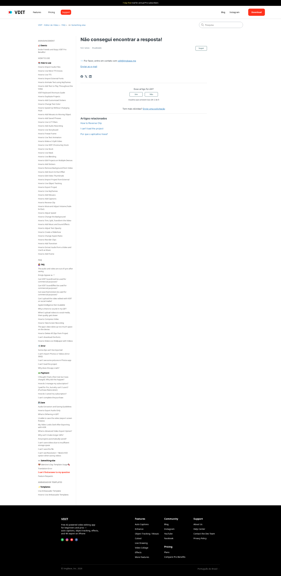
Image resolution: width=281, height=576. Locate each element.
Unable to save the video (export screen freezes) (55, 419)
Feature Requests (45, 476)
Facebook (168, 538)
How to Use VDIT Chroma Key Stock (53, 145)
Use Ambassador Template (49, 491)
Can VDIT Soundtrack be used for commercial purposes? (52, 280)
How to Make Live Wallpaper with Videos (55, 341)
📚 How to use (44, 63)
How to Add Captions (47, 198)
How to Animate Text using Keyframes (54, 82)
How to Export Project (47, 187)
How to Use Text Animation (49, 137)
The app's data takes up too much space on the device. (55, 328)
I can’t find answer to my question (54, 472)
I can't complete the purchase (50, 397)
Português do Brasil (208, 569)
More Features (142, 557)
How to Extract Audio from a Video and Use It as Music (54, 248)
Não (151, 94)
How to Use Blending (47, 156)
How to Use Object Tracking (50, 183)
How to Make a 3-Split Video (50, 141)
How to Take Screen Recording (51, 323)
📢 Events (42, 45)
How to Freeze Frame (47, 133)
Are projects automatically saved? (52, 438)
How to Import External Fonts (51, 78)
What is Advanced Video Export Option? (55, 431)
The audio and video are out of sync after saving (55, 270)
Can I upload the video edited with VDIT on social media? (55, 299)
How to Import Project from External (53, 179)
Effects (138, 552)
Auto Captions (142, 524)
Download (256, 12)
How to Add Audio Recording (50, 126)
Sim (136, 94)
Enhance (139, 529)
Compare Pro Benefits (174, 557)
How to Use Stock (45, 149)
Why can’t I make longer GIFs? (51, 435)
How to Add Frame (46, 254)
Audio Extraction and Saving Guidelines (54, 406)
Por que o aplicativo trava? (94, 134)
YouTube (168, 533)
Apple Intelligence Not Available (51, 305)
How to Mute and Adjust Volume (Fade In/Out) (54, 207)
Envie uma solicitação (154, 108)
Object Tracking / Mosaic (147, 533)
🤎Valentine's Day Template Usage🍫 (54, 464)
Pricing (51, 12)
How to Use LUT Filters (48, 122)
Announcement (46, 41)
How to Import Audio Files (49, 67)
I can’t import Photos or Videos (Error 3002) (54, 355)
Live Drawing (141, 543)
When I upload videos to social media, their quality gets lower (54, 313)
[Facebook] (81, 76)
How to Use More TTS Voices (50, 70)
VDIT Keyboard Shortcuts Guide (51, 92)
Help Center (199, 529)
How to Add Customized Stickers (52, 100)
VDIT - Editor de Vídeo (48, 25)
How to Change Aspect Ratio (50, 236)
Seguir (201, 48)
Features (37, 12)
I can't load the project (47, 364)
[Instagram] (67, 539)
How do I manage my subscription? (53, 383)
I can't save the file (46, 449)
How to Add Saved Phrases (49, 118)
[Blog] (62, 539)
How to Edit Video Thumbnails (51, 175)
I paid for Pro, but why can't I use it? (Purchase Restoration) (53, 388)
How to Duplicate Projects (49, 96)
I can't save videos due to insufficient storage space (53, 444)
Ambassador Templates (50, 482)
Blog (223, 12)
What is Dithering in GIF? (48, 414)
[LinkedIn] (90, 76)
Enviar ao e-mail (88, 66)
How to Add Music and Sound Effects (54, 224)
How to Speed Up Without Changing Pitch (53, 109)
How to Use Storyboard (48, 129)
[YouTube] (71, 539)
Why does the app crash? (48, 368)
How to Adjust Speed (47, 213)
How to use (44, 58)
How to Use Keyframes (48, 191)
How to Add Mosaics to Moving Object (54, 114)
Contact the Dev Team (204, 533)
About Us (197, 524)
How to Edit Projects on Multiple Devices (55, 160)
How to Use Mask (45, 152)
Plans (166, 552)
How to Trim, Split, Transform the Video (54, 220)
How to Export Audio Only (49, 410)
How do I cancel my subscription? (52, 393)
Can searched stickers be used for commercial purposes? (52, 293)
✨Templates (44, 487)
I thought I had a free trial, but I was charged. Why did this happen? (53, 378)
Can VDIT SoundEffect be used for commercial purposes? (52, 286)
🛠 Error (42, 346)
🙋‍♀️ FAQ (41, 264)
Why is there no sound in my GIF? (52, 308)
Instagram (234, 12)
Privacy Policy (200, 538)
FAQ (63, 25)
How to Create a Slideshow (49, 232)
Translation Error (45, 468)
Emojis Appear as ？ (46, 275)
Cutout (138, 538)
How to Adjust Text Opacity (49, 228)
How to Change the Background (52, 216)
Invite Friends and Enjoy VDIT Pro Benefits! (52, 50)
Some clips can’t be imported (50, 350)
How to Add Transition (47, 243)
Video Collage (141, 547)
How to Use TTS (45, 74)
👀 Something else (77, 25)
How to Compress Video (48, 319)
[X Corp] (86, 76)
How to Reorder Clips (47, 239)
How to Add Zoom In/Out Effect (51, 172)
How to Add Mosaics (47, 195)
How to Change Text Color (49, 104)
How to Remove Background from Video (55, 168)
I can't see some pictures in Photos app (54, 360)
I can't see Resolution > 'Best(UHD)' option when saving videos (53, 454)
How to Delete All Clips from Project (53, 333)
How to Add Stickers (46, 164)
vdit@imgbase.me (127, 60)
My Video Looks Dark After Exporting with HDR (54, 426)
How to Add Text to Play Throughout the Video (55, 87)
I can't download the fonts (49, 337)
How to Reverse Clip (46, 202)
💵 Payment (43, 373)
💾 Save (41, 402)
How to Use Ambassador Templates (53, 494)
